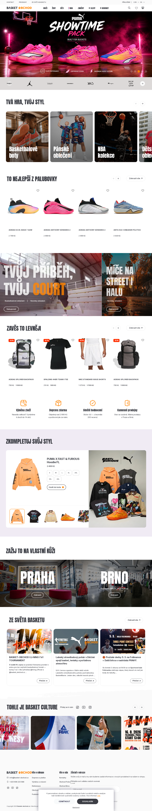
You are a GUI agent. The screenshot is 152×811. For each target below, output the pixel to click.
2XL (76, 473)
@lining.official (36, 670)
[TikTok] (77, 707)
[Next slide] (142, 83)
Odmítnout (64, 801)
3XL (50, 479)
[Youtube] (83, 707)
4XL (58, 479)
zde (98, 796)
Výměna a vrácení (39, 782)
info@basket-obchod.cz (19, 778)
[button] (131, 71)
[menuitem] (45, 7)
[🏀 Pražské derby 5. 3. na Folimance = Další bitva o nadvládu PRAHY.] (122, 641)
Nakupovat (11, 309)
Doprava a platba (39, 778)
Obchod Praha (65, 782)
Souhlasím (87, 801)
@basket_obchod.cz (17, 672)
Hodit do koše (55, 487)
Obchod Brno (64, 786)
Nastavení (76, 807)
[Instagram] (90, 707)
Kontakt (10, 2)
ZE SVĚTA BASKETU (39, 2)
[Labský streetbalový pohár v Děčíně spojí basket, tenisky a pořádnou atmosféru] (76, 641)
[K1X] (96, 83)
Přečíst (42, 681)
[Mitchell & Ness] (55, 83)
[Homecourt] (15, 83)
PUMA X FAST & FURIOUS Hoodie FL (63, 460)
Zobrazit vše (134, 178)
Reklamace (36, 786)
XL (69, 473)
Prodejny (23, 2)
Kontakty (62, 778)
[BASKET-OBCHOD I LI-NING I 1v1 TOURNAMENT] (29, 641)
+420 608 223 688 (16, 782)
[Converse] (76, 83)
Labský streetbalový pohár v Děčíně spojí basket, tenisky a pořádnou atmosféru (75, 660)
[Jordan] (35, 83)
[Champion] (116, 83)
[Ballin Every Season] (137, 83)
